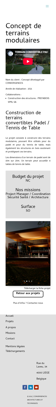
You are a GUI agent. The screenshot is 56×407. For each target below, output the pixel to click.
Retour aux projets (28, 293)
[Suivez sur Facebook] (25, 387)
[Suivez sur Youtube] (36, 387)
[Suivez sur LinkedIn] (30, 387)
